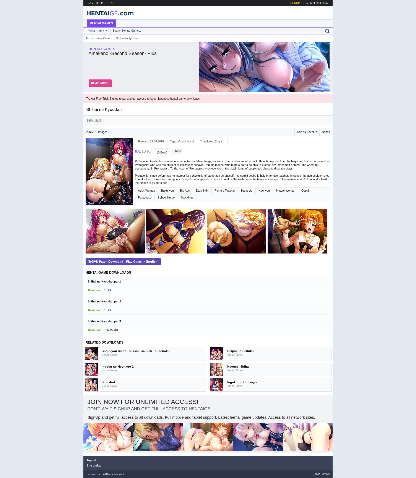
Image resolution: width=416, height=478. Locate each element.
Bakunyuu (167, 190)
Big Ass (185, 190)
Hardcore (246, 190)
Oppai (305, 190)
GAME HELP (95, 3)
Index (89, 132)
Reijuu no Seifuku (240, 351)
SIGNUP (295, 3)
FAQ (111, 3)
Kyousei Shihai (238, 366)
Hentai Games (101, 23)
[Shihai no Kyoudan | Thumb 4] (298, 232)
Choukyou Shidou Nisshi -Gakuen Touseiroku (136, 351)
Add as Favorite (307, 132)
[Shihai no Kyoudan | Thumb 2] (176, 232)
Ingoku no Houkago (242, 382)
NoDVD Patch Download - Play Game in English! (123, 261)
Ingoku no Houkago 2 (118, 366)
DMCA (326, 473)
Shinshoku (110, 382)
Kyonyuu (264, 190)
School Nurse (166, 197)
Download (94, 290)
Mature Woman (285, 190)
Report (326, 132)
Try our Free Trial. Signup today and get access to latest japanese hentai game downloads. (143, 98)
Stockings (187, 197)
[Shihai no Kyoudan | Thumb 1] (116, 232)
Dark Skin (202, 190)
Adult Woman (146, 190)
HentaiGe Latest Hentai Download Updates (108, 12)
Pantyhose (144, 197)
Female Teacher (225, 190)
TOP (317, 473)
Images (102, 132)
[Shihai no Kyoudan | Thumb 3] (237, 232)
